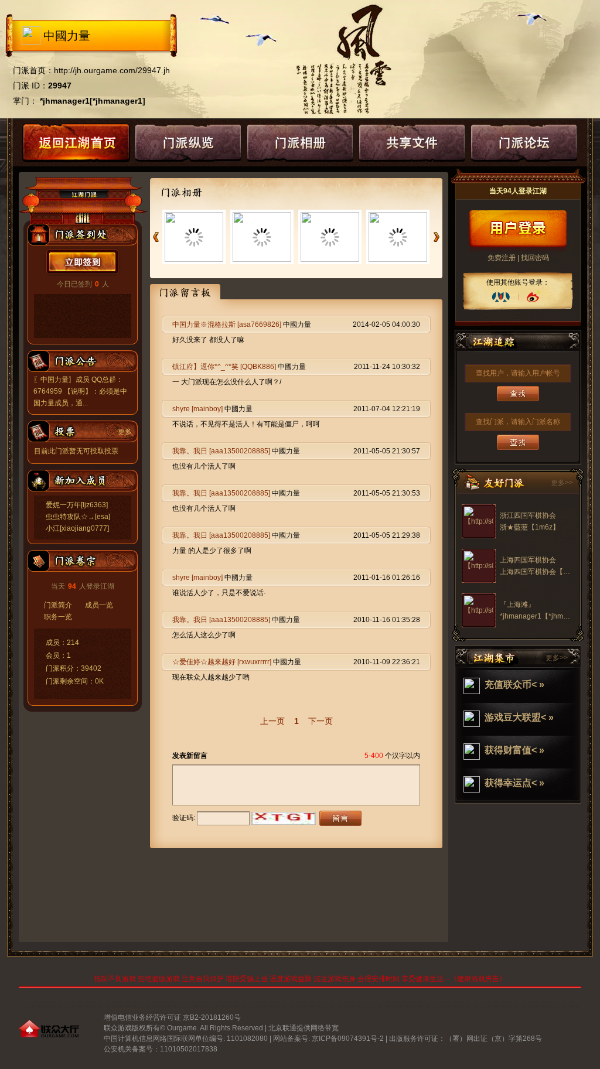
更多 (125, 432)
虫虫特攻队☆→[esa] (78, 517)
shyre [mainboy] (197, 409)
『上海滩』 (517, 604)
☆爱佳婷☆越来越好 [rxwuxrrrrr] (221, 662)
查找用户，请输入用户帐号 (518, 373)
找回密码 (535, 258)
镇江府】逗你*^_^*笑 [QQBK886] (224, 367)
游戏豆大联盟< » (519, 717)
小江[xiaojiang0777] (77, 528)
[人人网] (501, 297)
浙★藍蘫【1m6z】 (530, 527)
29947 (59, 85)
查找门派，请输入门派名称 (518, 422)
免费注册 (502, 258)
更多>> (562, 483)
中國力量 (66, 35)
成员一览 (99, 605)
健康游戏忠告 (478, 979)
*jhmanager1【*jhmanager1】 (548, 616)
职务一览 (58, 617)
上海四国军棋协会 (528, 560)
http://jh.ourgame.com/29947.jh (112, 70)
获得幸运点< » (514, 783)
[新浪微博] (533, 297)
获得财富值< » (514, 750)
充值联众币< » (514, 684)
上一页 (272, 721)
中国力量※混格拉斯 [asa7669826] (226, 324)
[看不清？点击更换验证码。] (283, 818)
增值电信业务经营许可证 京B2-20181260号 (172, 1017)
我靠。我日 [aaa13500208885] (221, 451)
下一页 (320, 721)
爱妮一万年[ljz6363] (77, 505)
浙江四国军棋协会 (528, 515)
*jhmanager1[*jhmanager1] (92, 100)
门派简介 (58, 605)
